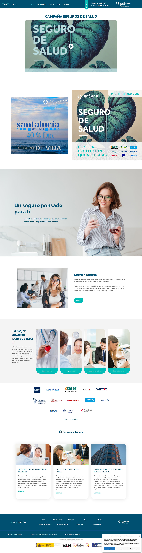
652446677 (102, 3)
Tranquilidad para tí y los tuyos (68, 470)
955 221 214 (12, 534)
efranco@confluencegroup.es (100, 5)
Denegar (122, 548)
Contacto (66, 4)
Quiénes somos (41, 4)
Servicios (51, 4)
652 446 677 (19, 534)
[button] (139, 536)
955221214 (94, 3)
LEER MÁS (21, 491)
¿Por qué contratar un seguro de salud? (32, 470)
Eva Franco (86, 4)
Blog (58, 4)
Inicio (32, 4)
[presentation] (33, 455)
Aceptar (109, 548)
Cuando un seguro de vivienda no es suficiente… (108, 470)
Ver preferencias (134, 548)
